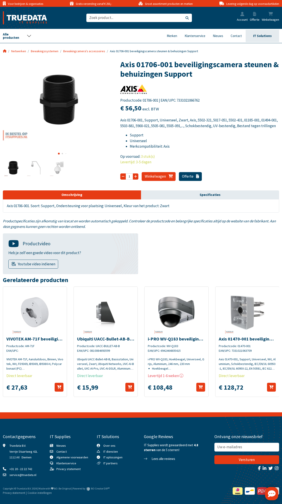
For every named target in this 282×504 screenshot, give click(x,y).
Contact (236, 36)
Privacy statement (68, 469)
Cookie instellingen (40, 493)
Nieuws (218, 36)
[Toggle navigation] (17, 36)
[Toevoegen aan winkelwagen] (59, 387)
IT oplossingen (112, 457)
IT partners (110, 463)
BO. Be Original (62, 488)
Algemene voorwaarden (72, 457)
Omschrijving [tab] (71, 194)
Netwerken (18, 51)
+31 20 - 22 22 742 (20, 469)
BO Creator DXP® (100, 488)
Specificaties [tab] (210, 194)
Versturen (247, 459)
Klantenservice (195, 36)
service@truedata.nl (22, 475)
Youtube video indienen (36, 264)
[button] (242, 14)
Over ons (109, 446)
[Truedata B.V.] (22, 18)
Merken (172, 36)
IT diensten (110, 452)
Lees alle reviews (163, 459)
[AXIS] (133, 90)
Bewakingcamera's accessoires (84, 51)
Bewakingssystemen (44, 51)
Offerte (188, 176)
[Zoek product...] (187, 18)
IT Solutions (262, 36)
